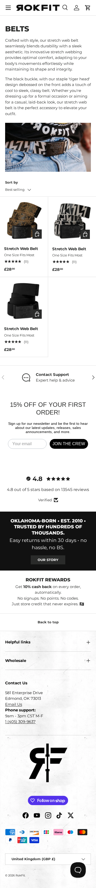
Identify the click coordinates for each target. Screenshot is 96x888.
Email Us (13, 704)
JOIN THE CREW (68, 444)
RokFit (20, 875)
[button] (87, 7)
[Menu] (8, 7)
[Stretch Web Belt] (24, 221)
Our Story (48, 560)
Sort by (11, 182)
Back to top (48, 622)
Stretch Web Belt (21, 248)
